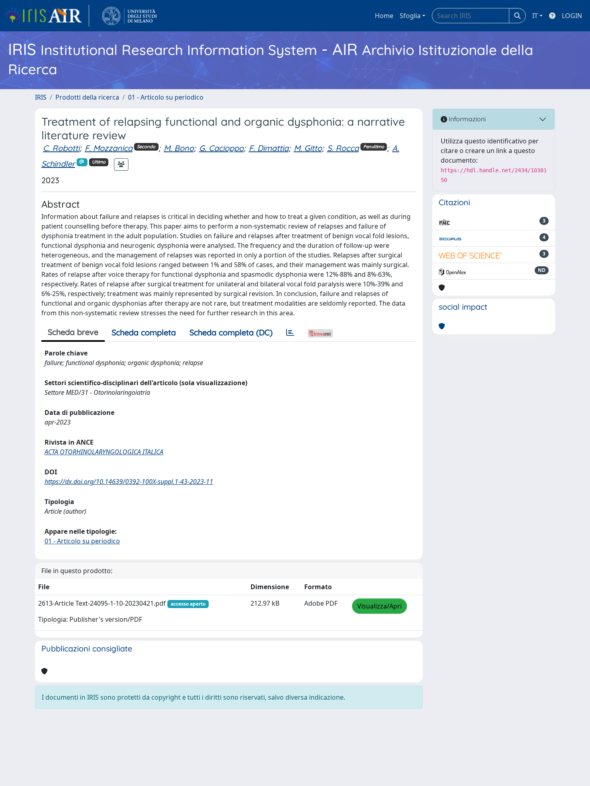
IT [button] (535, 15)
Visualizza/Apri (379, 606)
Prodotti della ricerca (87, 97)
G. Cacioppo (221, 148)
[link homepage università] (129, 16)
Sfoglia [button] (410, 15)
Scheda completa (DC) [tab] (231, 332)
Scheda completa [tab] (144, 332)
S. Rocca (343, 148)
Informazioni (466, 119)
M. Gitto (308, 148)
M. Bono (179, 148)
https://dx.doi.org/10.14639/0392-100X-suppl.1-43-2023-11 (129, 481)
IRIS (41, 97)
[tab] (290, 332)
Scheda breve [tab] (73, 332)
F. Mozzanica (108, 148)
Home (384, 15)
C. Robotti (61, 148)
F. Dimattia (269, 148)
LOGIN (572, 15)
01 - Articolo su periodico (165, 97)
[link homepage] (47, 16)
